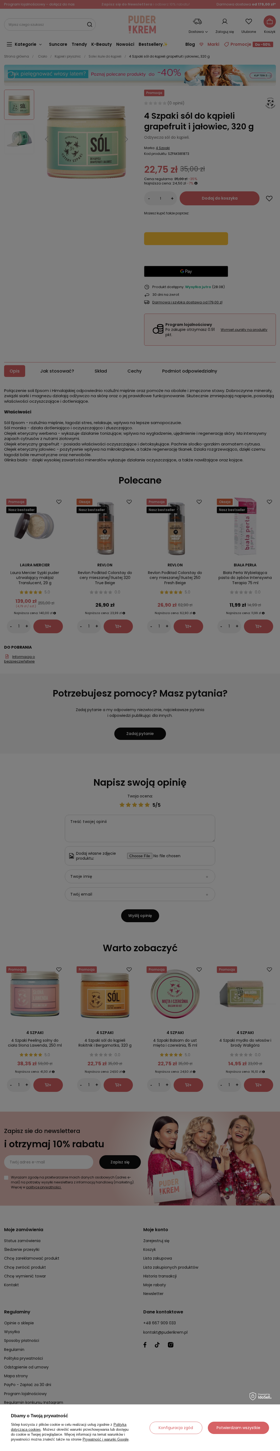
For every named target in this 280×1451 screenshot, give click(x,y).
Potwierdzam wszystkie (238, 1427)
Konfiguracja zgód (176, 1427)
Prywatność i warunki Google (106, 1439)
